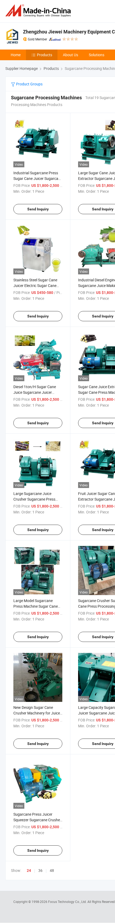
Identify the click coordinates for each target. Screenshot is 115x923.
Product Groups (29, 83)
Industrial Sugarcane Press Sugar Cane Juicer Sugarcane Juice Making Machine (37, 178)
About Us (70, 54)
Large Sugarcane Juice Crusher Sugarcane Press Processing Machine (34, 499)
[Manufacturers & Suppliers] (39, 10)
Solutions (96, 54)
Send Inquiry (38, 209)
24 (29, 870)
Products (44, 54)
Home (16, 54)
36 (40, 870)
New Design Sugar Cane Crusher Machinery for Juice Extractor (36, 713)
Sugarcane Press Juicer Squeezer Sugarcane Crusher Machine (37, 820)
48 (52, 870)
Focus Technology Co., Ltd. (67, 901)
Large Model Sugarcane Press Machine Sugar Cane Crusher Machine (35, 606)
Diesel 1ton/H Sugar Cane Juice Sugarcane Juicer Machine (34, 392)
